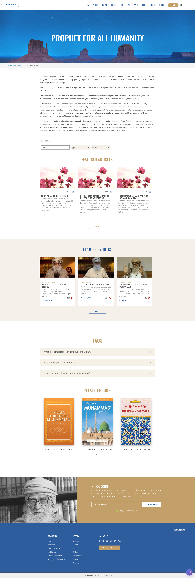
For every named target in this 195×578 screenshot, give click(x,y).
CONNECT (162, 5)
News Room (78, 559)
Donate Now (109, 548)
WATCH (136, 5)
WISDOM (95, 5)
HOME (88, 5)
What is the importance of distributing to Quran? (97, 352)
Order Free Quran (55, 556)
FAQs (121, 5)
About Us (52, 545)
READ (128, 5)
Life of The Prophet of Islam (95, 285)
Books (76, 548)
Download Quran (55, 548)
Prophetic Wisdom (16, 65)
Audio (76, 545)
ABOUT (153, 5)
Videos (76, 563)
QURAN (104, 5)
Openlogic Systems (104, 575)
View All (97, 226)
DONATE (173, 5)
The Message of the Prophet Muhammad (133, 286)
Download (50, 449)
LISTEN (144, 5)
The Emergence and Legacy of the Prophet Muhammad (94, 197)
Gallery (76, 552)
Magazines (78, 556)
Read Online (67, 449)
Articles (76, 541)
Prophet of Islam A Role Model (54, 286)
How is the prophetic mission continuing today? (97, 373)
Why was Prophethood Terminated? (97, 362)
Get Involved (53, 552)
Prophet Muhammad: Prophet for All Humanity (133, 197)
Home (6, 65)
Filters (46, 141)
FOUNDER (113, 5)
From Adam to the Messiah (54, 196)
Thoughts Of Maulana (57, 559)
